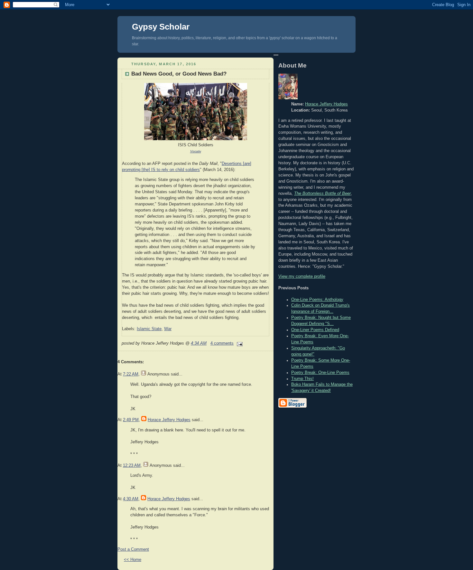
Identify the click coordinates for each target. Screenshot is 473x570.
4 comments (222, 343)
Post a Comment (133, 549)
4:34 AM (199, 343)
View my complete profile (301, 276)
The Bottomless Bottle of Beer (322, 193)
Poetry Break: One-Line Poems (320, 372)
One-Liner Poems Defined (315, 330)
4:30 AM (130, 499)
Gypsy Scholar (161, 27)
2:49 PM (131, 420)
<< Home (132, 559)
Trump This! (302, 378)
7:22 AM (130, 374)
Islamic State (149, 329)
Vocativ (195, 151)
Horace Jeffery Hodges (169, 420)
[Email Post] (239, 343)
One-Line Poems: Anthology (317, 299)
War (168, 329)
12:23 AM (132, 465)
